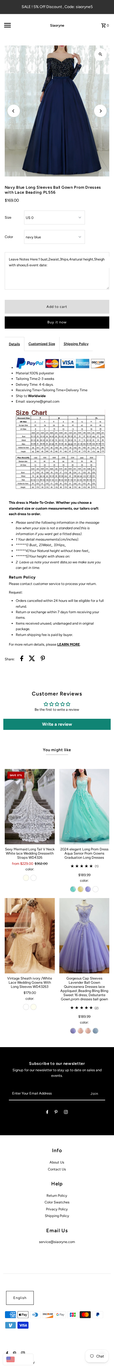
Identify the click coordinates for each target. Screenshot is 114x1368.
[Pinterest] (56, 1113)
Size (8, 217)
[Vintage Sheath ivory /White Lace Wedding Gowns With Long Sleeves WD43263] (30, 935)
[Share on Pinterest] (43, 659)
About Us (57, 1162)
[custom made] (95, 889)
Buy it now (57, 322)
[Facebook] (47, 1113)
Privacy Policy (57, 1209)
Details (14, 344)
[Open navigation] (19, 25)
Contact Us (57, 1169)
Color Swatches (57, 1202)
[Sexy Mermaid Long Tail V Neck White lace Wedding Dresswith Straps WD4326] (30, 806)
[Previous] (13, 111)
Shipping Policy (76, 344)
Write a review (57, 724)
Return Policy (56, 1195)
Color (9, 237)
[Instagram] (66, 1113)
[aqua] (73, 889)
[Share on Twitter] (32, 659)
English (20, 1298)
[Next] (100, 111)
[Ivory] (26, 878)
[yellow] (80, 889)
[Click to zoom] (100, 54)
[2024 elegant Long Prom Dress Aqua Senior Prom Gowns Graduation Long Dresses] (84, 806)
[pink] (80, 1031)
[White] (33, 878)
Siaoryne (57, 25)
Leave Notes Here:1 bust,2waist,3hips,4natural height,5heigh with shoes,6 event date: (57, 262)
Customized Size (41, 344)
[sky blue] (95, 1031)
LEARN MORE (68, 644)
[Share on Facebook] (21, 659)
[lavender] (88, 889)
